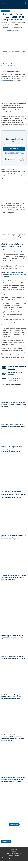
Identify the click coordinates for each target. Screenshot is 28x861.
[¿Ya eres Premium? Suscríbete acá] (4, 379)
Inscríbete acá (6, 841)
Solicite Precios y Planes (14, 853)
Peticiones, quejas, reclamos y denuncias (14, 858)
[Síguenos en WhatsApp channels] (4, 373)
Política (14, 851)
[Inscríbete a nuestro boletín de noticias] (4, 367)
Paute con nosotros (14, 855)
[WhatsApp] (2, 65)
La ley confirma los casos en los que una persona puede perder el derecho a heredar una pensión (13, 405)
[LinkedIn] (8, 65)
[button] (26, 4)
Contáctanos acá (14, 824)
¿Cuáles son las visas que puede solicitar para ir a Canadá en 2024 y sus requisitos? (13, 274)
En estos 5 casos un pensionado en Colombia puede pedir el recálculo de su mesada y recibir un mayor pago (12, 449)
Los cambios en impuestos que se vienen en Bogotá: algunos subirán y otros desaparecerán (12, 637)
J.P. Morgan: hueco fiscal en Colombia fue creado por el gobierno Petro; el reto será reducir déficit (13, 577)
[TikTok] (15, 803)
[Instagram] (13, 803)
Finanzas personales (6, 10)
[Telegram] (14, 65)
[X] (5, 65)
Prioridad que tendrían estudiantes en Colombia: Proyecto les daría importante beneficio (13, 427)
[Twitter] (7, 803)
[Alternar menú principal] (3, 3)
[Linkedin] (10, 803)
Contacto (14, 849)
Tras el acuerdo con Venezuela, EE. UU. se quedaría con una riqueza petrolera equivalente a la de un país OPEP (13, 495)
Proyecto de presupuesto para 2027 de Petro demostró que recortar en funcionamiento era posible (13, 537)
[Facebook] (11, 65)
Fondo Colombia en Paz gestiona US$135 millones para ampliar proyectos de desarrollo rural (11, 697)
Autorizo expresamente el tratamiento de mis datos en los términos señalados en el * (14, 154)
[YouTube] (18, 803)
